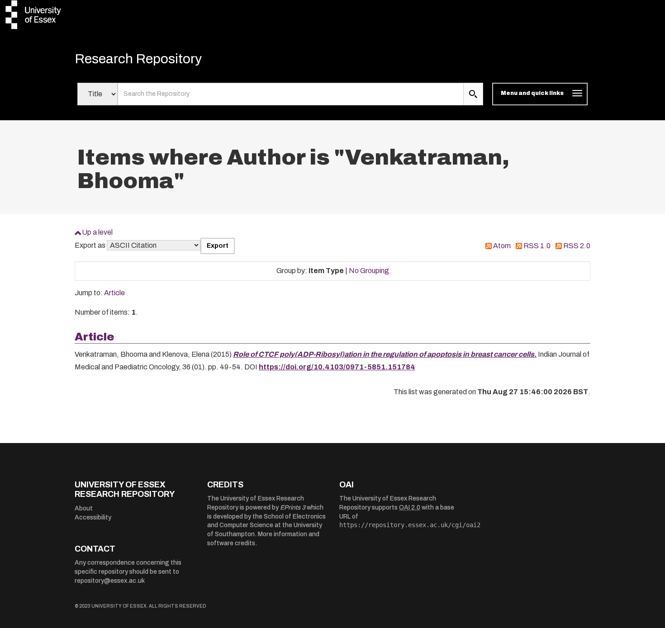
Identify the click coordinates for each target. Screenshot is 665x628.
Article (114, 293)
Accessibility (93, 517)
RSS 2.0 (576, 246)
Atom (502, 246)
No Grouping (369, 270)
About (84, 508)
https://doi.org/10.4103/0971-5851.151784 (337, 367)
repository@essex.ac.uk (110, 580)
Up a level (97, 232)
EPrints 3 (292, 507)
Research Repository (138, 59)
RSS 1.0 (537, 246)
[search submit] (473, 94)
